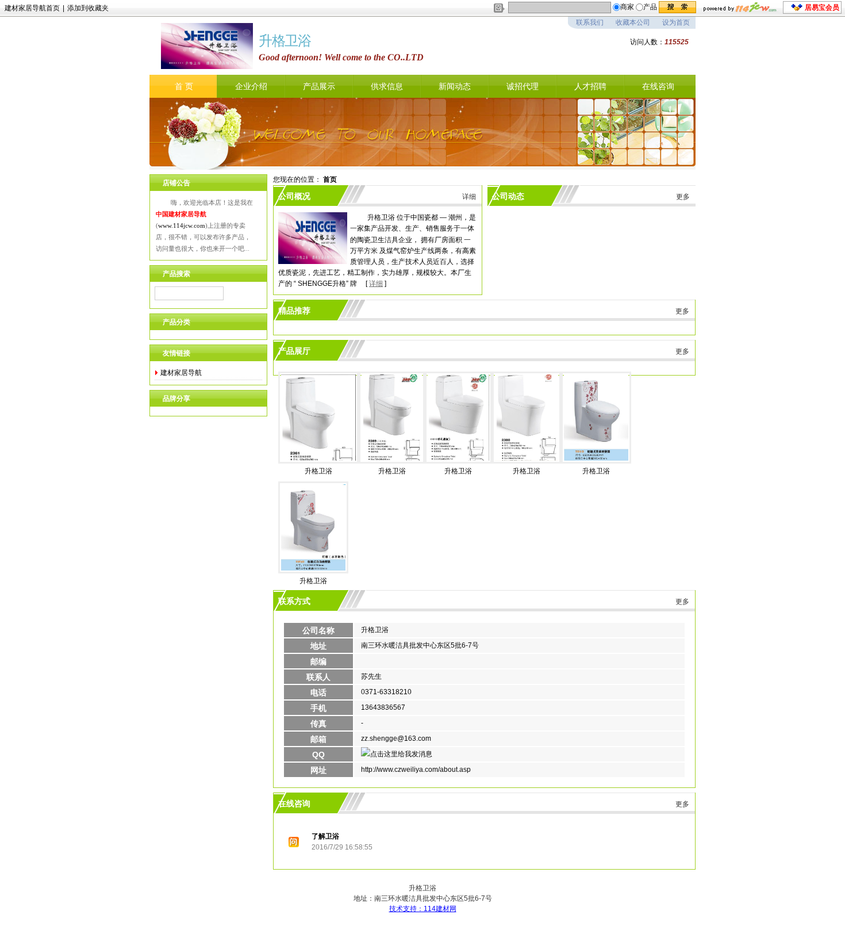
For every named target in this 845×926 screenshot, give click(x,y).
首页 (330, 179)
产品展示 (319, 86)
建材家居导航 (181, 373)
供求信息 (387, 86)
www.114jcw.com (181, 225)
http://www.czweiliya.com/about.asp (416, 770)
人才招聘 (590, 86)
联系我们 (590, 22)
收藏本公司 (633, 22)
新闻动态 (455, 86)
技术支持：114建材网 (422, 909)
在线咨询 (658, 86)
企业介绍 (251, 86)
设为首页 (676, 22)
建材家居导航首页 (32, 8)
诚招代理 (522, 86)
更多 (683, 197)
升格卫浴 (318, 471)
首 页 (184, 86)
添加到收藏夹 (88, 8)
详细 (469, 197)
